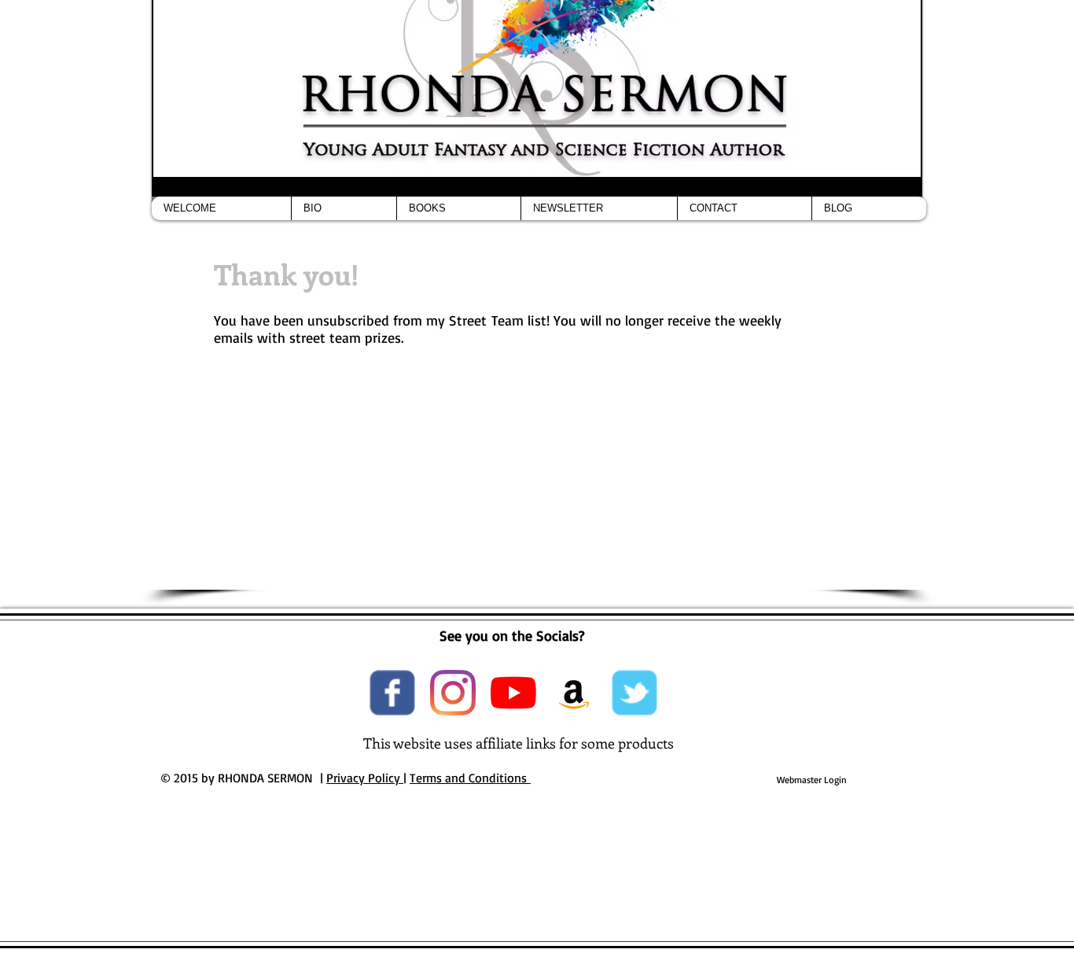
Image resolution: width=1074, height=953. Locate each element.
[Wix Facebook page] (392, 693)
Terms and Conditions (470, 778)
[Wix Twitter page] (634, 693)
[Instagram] (453, 693)
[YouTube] (513, 693)
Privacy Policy (364, 778)
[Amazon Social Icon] (574, 693)
